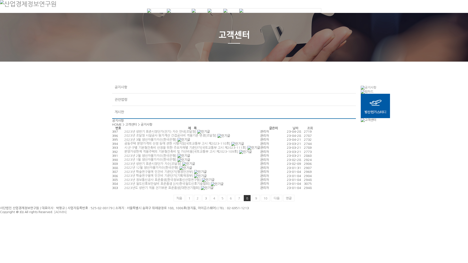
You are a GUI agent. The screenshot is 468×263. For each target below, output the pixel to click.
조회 (310, 128)
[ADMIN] (60, 212)
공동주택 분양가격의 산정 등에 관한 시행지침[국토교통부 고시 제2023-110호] (177, 143)
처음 (179, 198)
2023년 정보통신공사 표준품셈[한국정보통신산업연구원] (163, 179)
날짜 (295, 128)
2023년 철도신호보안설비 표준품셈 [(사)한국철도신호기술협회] (167, 183)
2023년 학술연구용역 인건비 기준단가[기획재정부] (159, 175)
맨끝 (289, 198)
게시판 (119, 112)
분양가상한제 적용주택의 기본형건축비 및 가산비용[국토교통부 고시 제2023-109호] (181, 151)
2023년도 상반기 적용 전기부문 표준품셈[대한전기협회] (162, 187)
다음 (277, 198)
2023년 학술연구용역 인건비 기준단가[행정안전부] (159, 171)
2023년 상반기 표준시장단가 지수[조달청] (153, 163)
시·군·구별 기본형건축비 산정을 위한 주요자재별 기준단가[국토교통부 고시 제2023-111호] (185, 147)
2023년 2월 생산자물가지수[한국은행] (150, 155)
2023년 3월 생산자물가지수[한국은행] (150, 139)
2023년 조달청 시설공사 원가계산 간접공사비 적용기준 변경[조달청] (170, 135)
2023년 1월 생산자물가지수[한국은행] (150, 159)
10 (265, 198)
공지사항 (121, 87)
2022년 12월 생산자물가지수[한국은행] (151, 167)
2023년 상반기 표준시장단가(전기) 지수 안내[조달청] (160, 131)
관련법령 (121, 99)
